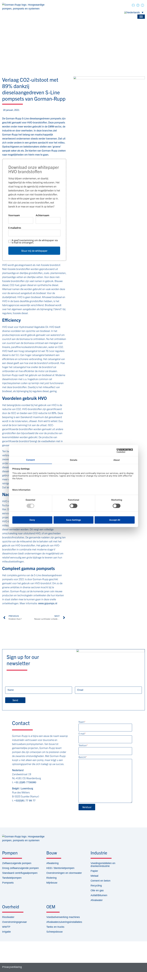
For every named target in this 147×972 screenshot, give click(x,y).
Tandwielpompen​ (12, 877)
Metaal (94, 875)
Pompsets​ (8, 882)
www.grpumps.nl (47, 603)
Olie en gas (97, 890)
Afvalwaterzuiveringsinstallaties (64, 922)
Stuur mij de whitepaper (34, 250)
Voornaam (14, 215)
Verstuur (86, 807)
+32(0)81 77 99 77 (24, 800)
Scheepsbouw (54, 931)
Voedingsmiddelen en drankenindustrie (103, 864)
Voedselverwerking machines (63, 917)
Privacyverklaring (12, 967)
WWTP (6, 926)
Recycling (96, 885)
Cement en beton (100, 880)
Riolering (51, 877)
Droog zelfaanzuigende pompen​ (20, 868)
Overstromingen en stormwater (64, 873)
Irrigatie (6, 931)
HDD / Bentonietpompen (60, 868)
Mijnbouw (51, 882)
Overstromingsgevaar (14, 922)
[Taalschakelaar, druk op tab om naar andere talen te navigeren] (134, 12)
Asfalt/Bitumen (99, 895)
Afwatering (52, 863)
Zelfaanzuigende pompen (16, 863)
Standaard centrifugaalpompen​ (19, 873)
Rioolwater (8, 917)
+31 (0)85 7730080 (25, 782)
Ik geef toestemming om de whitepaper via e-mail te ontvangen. (35, 241)
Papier (94, 870)
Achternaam (42, 215)
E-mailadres (14, 228)
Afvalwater (97, 900)
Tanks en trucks (55, 926)
